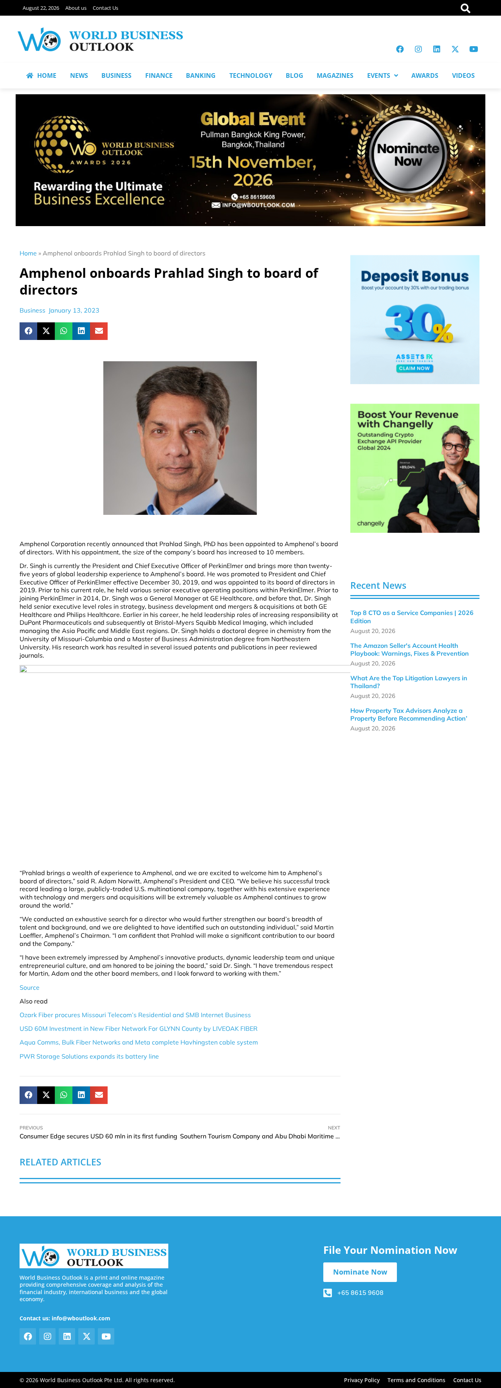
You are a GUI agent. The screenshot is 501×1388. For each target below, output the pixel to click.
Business (32, 310)
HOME (46, 75)
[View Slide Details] (414, 319)
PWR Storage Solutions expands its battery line (89, 1056)
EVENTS (378, 75)
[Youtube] (473, 49)
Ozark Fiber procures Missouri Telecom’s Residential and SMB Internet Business (135, 1015)
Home (28, 253)
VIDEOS (463, 75)
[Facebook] (400, 49)
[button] (28, 331)
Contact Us (105, 7)
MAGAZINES (335, 75)
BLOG (294, 75)
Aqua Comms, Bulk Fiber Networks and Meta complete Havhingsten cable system (139, 1042)
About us (76, 7)
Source (30, 987)
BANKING (201, 75)
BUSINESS (116, 75)
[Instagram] (418, 49)
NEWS (79, 75)
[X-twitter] (455, 49)
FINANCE (159, 75)
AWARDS (424, 75)
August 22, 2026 (41, 7)
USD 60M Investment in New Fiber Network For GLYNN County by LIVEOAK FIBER (139, 1028)
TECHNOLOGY (250, 75)
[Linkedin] (437, 49)
